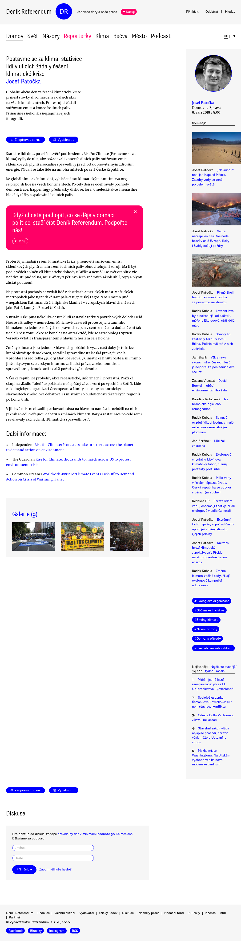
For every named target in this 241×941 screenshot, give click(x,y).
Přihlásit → (24, 869)
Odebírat (211, 12)
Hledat (230, 12)
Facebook (15, 931)
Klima (102, 36)
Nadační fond (174, 913)
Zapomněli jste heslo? (55, 869)
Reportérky (77, 36)
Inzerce (210, 913)
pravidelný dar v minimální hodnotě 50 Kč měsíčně (95, 834)
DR (64, 12)
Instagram (56, 931)
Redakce (43, 913)
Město (139, 36)
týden (209, 671)
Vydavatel (86, 913)
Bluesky (194, 913)
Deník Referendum (29, 12)
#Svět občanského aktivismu (214, 648)
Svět (32, 36)
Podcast (161, 36)
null (223, 913)
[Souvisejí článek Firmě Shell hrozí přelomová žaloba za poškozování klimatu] (213, 271)
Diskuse (128, 913)
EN (233, 36)
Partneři (15, 917)
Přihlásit (192, 12)
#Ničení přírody (205, 629)
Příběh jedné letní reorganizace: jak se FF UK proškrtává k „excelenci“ (212, 684)
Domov (14, 36)
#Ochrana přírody (207, 639)
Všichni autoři (64, 913)
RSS (75, 931)
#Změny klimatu (206, 620)
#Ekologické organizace (211, 601)
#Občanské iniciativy (209, 610)
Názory (51, 36)
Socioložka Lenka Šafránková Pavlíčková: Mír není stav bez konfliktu (212, 702)
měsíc (220, 671)
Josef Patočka (23, 81)
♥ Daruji (129, 12)
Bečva (120, 36)
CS (226, 36)
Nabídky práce (148, 913)
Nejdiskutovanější (223, 667)
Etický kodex (108, 913)
